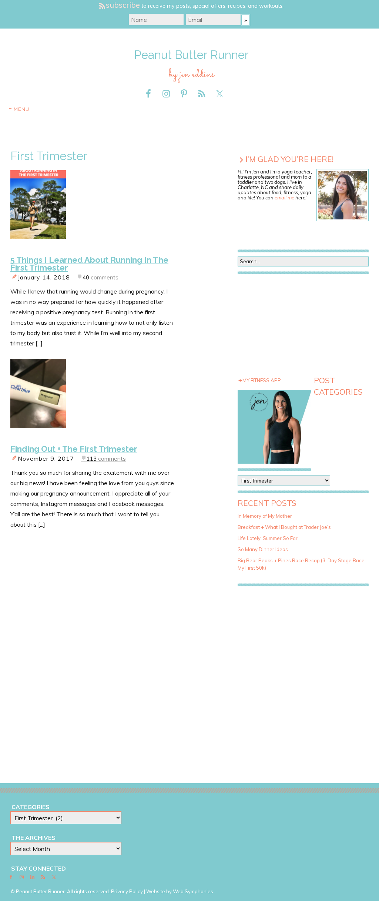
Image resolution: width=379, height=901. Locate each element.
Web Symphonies (193, 891)
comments (100, 277)
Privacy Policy (127, 891)
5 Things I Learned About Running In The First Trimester (89, 263)
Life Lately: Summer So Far (268, 538)
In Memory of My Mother (265, 516)
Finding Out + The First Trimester (73, 449)
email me (284, 198)
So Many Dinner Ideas (263, 549)
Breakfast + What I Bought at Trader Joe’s (284, 527)
